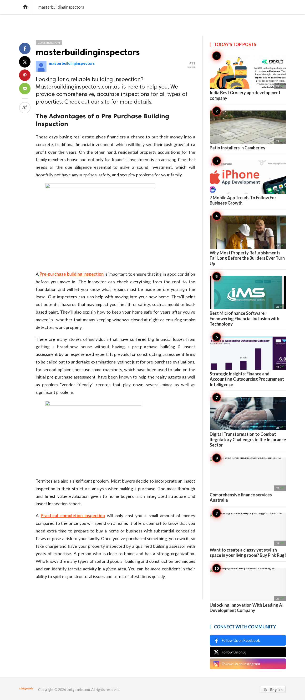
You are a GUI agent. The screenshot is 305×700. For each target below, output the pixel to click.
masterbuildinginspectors (88, 52)
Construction (49, 42)
